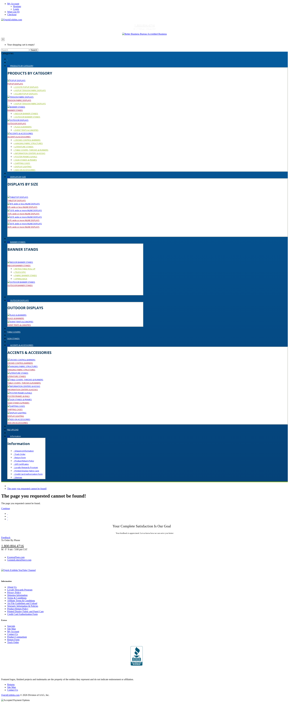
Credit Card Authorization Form (22, 614)
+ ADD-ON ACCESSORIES (24, 170)
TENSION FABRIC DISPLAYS (19, 100)
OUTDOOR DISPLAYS (17, 123)
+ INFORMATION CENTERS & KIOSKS (29, 153)
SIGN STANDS (13, 338)
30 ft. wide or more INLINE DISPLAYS (23, 227)
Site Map (11, 629)
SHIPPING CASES (15, 409)
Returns (11, 684)
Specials (11, 626)
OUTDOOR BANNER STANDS (20, 285)
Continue (5, 508)
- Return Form (20, 457)
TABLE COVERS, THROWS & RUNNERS (24, 383)
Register (17, 6)
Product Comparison (17, 637)
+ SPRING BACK (20, 278)
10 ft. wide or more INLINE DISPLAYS (23, 213)
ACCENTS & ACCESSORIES (19, 136)
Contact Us (12, 634)
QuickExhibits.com (10, 695)
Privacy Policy (14, 592)
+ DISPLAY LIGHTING (22, 166)
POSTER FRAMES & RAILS (19, 396)
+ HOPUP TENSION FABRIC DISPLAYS (30, 90)
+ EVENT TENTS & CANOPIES (26, 130)
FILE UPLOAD (13, 429)
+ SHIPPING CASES (22, 163)
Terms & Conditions (16, 598)
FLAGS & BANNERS (16, 318)
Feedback (5, 537)
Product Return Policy (17, 608)
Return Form (13, 639)
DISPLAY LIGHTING (16, 416)
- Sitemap (18, 477)
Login (16, 9)
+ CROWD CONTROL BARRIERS (27, 140)
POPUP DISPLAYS (15, 83)
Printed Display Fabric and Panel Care (25, 611)
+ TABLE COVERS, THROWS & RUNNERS (31, 150)
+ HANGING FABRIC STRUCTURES (28, 143)
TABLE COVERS (13, 332)
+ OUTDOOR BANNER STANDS (27, 117)
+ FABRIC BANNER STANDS (25, 275)
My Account (13, 631)
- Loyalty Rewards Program (26, 467)
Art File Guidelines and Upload (22, 603)
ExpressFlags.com (16, 557)
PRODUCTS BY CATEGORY (21, 65)
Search (34, 50)
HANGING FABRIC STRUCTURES (21, 369)
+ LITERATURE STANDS (23, 146)
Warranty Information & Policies (22, 606)
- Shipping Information (24, 451)
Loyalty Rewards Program (19, 589)
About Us (12, 587)
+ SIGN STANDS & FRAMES (25, 160)
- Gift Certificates (21, 464)
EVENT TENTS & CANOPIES (19, 325)
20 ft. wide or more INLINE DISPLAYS (23, 220)
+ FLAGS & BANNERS (23, 126)
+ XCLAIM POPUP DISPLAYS (26, 93)
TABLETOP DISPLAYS (17, 200)
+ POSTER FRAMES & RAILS (25, 156)
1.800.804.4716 (144, 25)
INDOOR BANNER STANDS (19, 265)
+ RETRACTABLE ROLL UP (24, 268)
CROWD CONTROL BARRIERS (20, 363)
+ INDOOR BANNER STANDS (26, 113)
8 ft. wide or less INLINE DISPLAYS (22, 207)
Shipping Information (17, 595)
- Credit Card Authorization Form (28, 474)
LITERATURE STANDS (17, 376)
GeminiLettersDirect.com (19, 560)
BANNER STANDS (15, 110)
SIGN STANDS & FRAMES (18, 402)
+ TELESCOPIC (20, 272)
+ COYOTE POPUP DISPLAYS (26, 87)
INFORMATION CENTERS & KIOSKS (23, 389)
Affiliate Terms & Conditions (21, 600)
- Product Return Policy (24, 460)
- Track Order (19, 454)
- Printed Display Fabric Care (26, 470)
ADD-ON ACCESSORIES (18, 422)
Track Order (13, 642)
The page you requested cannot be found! (27, 488)
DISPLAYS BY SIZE (18, 176)
